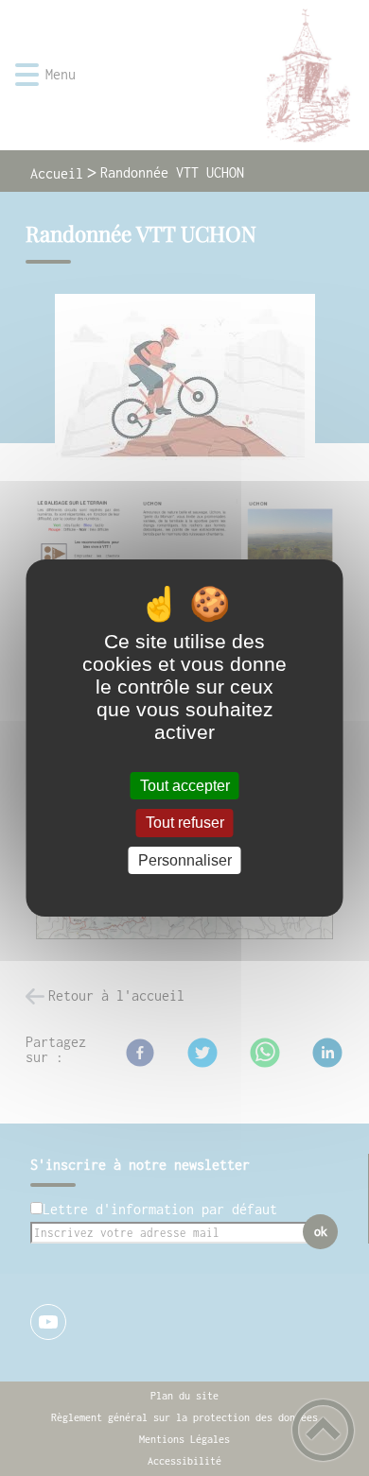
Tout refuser (185, 823)
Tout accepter (185, 786)
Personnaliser (185, 860)
